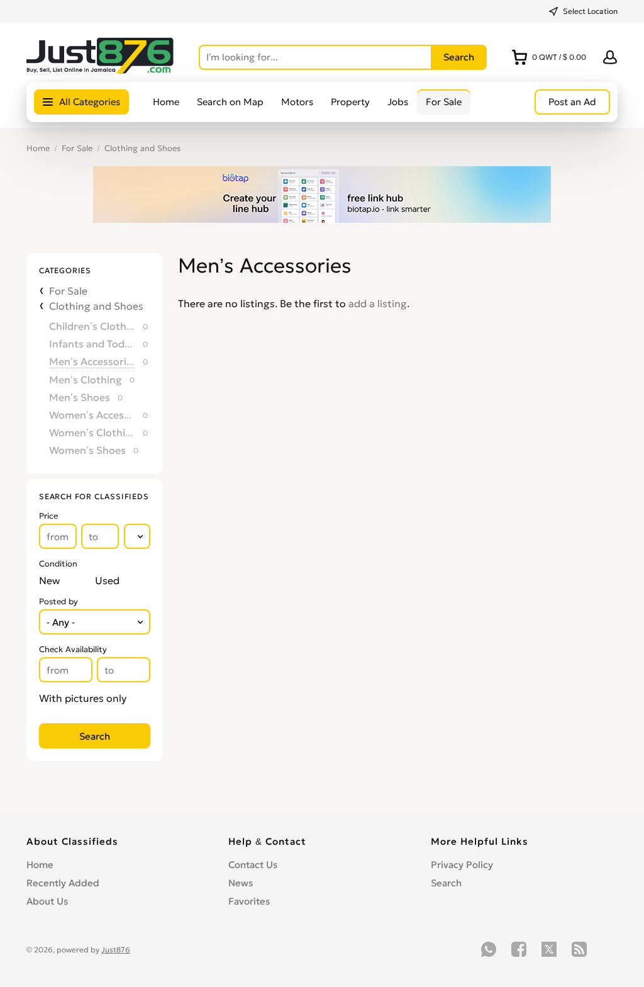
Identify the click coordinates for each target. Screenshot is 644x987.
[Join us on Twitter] (549, 949)
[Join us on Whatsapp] (488, 949)
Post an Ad (572, 102)
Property (350, 102)
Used (107, 580)
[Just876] (100, 70)
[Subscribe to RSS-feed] (579, 949)
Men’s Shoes (79, 397)
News (240, 883)
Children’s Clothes (92, 326)
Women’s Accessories (92, 415)
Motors (297, 102)
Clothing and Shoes (142, 148)
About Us (47, 901)
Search (446, 883)
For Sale (444, 102)
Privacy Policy (462, 865)
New (49, 580)
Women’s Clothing (92, 432)
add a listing (377, 303)
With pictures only (82, 698)
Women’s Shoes (87, 450)
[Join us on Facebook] (518, 949)
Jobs (397, 102)
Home (166, 102)
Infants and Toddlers (92, 343)
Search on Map (230, 102)
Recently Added (62, 883)
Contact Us (252, 865)
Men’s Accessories (92, 361)
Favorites (249, 901)
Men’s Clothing (85, 379)
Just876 (115, 949)
